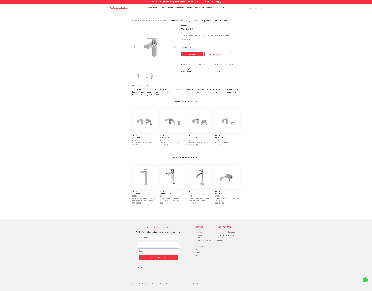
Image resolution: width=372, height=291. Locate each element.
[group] (138, 76)
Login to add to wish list (218, 54)
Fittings (154, 21)
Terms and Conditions (194, 284)
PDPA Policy (207, 284)
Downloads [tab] (217, 64)
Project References (203, 241)
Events (197, 252)
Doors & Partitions (195, 8)
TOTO (184, 26)
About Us (198, 232)
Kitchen (169, 8)
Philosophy (199, 235)
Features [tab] (202, 64)
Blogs (197, 255)
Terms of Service (179, 284)
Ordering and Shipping (226, 232)
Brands (209, 8)
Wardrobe (179, 8)
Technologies (200, 247)
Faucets (163, 21)
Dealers (220, 241)
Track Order (221, 238)
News (197, 249)
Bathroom (152, 8)
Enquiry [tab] (232, 64)
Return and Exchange (225, 235)
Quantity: (184, 47)
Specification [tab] (185, 64)
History (198, 238)
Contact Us (219, 8)
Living (161, 8)
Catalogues (199, 244)
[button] (133, 76)
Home (134, 21)
